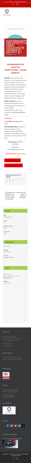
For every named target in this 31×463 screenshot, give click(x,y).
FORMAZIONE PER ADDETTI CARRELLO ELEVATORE (21, 195)
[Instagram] (11, 425)
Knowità (18, 455)
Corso (5, 228)
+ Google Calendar (12, 160)
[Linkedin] (19, 425)
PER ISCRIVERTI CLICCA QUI (15, 154)
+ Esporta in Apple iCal (13, 165)
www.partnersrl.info (9, 257)
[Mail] (23, 425)
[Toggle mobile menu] (27, 10)
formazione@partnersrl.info (20, 1)
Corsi (5, 233)
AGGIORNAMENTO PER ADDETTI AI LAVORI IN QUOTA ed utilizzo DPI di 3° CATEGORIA (10, 196)
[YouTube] (15, 425)
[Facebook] (7, 425)
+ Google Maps (7, 278)
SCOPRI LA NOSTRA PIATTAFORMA (12, 439)
